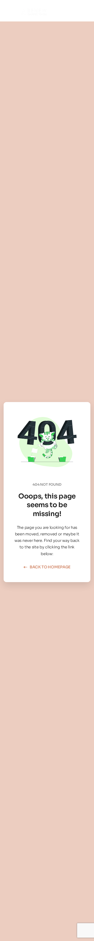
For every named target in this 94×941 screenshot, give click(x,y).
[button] (77, 10)
